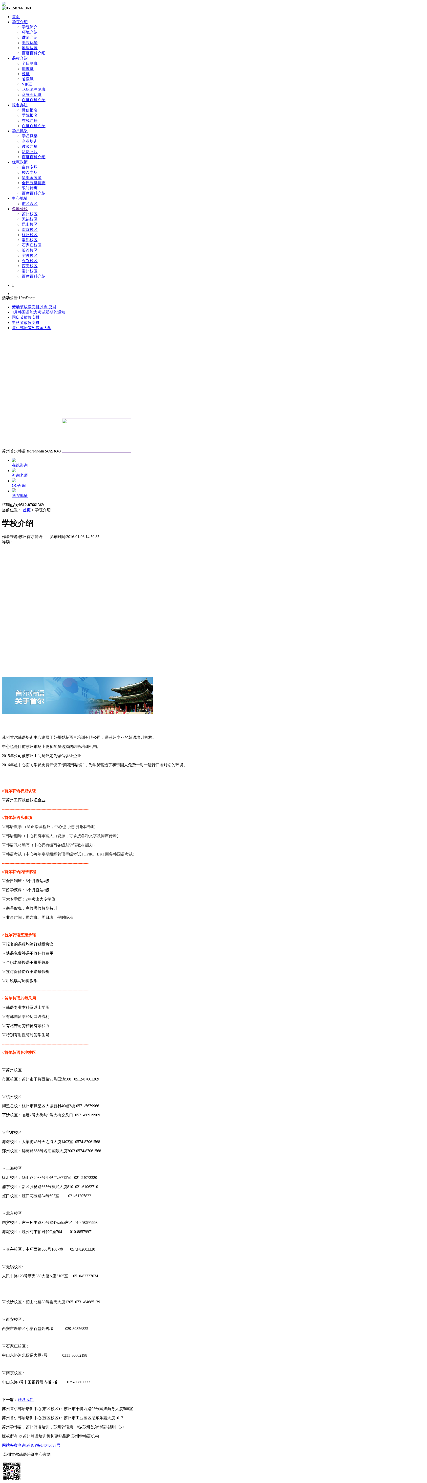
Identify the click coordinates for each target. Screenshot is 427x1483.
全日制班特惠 (33, 183)
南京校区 (30, 229)
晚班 (26, 74)
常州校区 (30, 271)
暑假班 (28, 79)
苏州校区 (30, 214)
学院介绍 (20, 22)
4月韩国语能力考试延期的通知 (38, 312)
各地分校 (20, 209)
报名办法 (20, 105)
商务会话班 (32, 94)
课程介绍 (20, 58)
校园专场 (30, 172)
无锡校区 (30, 219)
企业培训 (30, 141)
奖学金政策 (32, 178)
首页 (16, 17)
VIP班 (27, 84)
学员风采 (20, 131)
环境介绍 (30, 32)
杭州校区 (30, 235)
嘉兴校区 (30, 261)
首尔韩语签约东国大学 (31, 328)
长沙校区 (30, 250)
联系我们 (26, 1399)
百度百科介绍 (33, 53)
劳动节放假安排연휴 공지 (34, 307)
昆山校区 (30, 224)
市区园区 (30, 204)
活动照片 (30, 152)
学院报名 (30, 115)
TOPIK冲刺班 (33, 89)
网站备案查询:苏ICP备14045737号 (31, 1445)
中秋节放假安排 (26, 322)
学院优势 (30, 43)
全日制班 (30, 63)
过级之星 (30, 146)
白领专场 (30, 167)
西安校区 (30, 266)
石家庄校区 (32, 245)
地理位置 (30, 48)
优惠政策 (20, 162)
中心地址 (20, 198)
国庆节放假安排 (26, 317)
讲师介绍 (30, 37)
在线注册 (30, 120)
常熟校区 (30, 240)
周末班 (28, 69)
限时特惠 (30, 188)
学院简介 (30, 27)
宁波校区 (30, 255)
